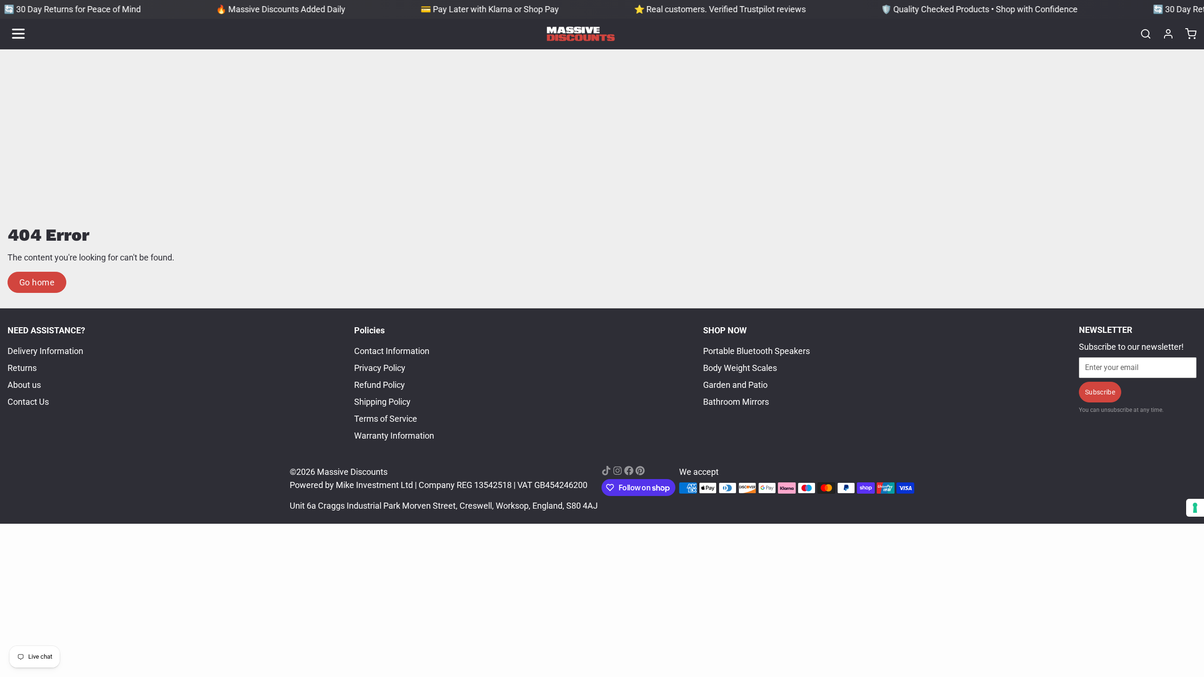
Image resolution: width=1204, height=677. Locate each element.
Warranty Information (394, 436)
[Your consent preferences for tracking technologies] (1195, 508)
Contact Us (28, 402)
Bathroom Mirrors (736, 402)
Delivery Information (45, 351)
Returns (22, 368)
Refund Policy (379, 385)
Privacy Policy (379, 368)
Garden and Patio (735, 385)
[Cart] (1187, 33)
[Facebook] (629, 470)
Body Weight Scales (740, 368)
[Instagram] (617, 470)
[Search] (1142, 33)
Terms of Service (385, 419)
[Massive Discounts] (581, 33)
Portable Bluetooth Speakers (756, 351)
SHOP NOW (725, 330)
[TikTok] (606, 470)
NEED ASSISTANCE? (46, 330)
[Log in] (1164, 33)
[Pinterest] (640, 470)
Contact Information (391, 351)
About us (24, 385)
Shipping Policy (382, 402)
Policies (369, 330)
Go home (37, 282)
